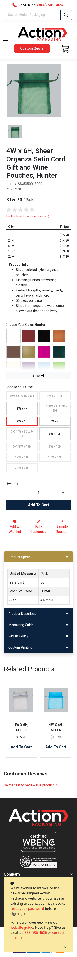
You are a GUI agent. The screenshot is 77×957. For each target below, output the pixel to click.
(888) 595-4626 (35, 932)
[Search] (66, 15)
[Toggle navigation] (5, 40)
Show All (38, 375)
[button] (5, 40)
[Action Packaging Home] (38, 820)
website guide (21, 927)
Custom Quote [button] (32, 48)
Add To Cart (38, 505)
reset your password (27, 908)
